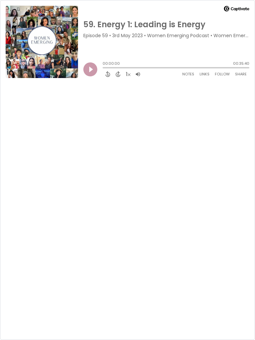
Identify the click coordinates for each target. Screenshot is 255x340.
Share (241, 74)
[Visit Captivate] (236, 10)
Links (205, 74)
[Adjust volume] (138, 74)
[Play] (90, 69)
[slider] (104, 68)
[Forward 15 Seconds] (118, 74)
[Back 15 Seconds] (108, 74)
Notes (188, 74)
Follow (222, 74)
